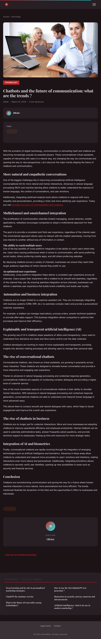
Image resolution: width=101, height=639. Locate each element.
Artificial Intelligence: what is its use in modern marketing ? (72, 606)
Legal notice (45, 626)
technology (16, 17)
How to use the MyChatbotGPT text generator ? (70, 589)
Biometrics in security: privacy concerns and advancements (74, 598)
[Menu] (94, 4)
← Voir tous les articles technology (19, 555)
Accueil (6, 17)
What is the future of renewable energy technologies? (24, 604)
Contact (57, 626)
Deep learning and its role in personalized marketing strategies (25, 589)
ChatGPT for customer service (20, 596)
